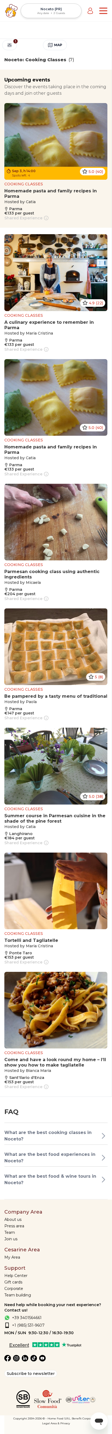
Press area (14, 1226)
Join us (10, 1239)
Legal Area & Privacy (56, 1423)
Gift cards (13, 1282)
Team (9, 1232)
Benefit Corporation (85, 1418)
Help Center (15, 1275)
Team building (17, 1295)
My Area (12, 1257)
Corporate (13, 1288)
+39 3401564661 (27, 1317)
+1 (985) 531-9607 (28, 1325)
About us (12, 1219)
